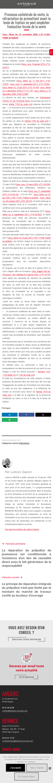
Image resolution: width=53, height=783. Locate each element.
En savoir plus (26, 776)
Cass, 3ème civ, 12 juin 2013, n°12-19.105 (20, 87)
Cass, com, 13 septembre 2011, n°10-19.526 (30, 84)
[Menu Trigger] (51, 52)
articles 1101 (44, 372)
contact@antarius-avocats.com (15, 711)
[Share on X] (43, 415)
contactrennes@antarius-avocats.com (17, 741)
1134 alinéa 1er (9, 375)
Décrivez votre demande (26, 639)
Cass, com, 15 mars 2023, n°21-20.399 (33, 184)
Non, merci (36, 767)
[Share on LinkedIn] (10, 415)
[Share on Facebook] (26, 415)
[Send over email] (10, 420)
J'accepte (15, 767)
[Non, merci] (50, 768)
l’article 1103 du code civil (36, 121)
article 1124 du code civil (20, 104)
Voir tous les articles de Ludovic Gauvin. (22, 529)
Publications (24, 443)
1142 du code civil (26, 375)
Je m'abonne (26, 677)
